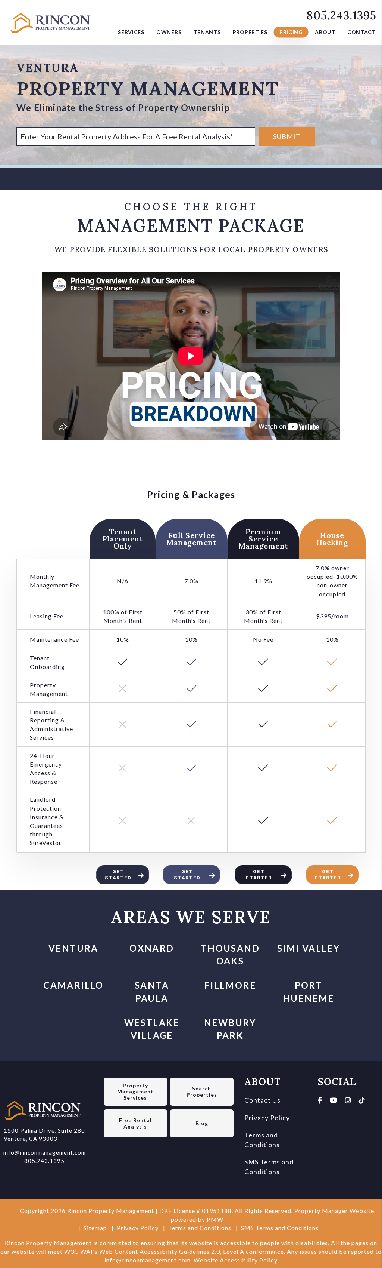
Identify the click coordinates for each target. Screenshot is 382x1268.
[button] (320, 1100)
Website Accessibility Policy (236, 1260)
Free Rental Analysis (135, 1123)
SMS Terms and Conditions (280, 1227)
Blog (201, 1123)
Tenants (207, 32)
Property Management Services (135, 1091)
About (325, 32)
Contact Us (262, 1100)
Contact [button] (361, 32)
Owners (168, 32)
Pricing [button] (291, 32)
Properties (250, 32)
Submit (286, 136)
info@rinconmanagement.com (44, 1152)
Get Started (118, 875)
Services (131, 32)
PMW (215, 1219)
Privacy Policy (267, 1118)
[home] (52, 21)
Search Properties (202, 1091)
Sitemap (95, 1227)
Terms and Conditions (199, 1227)
